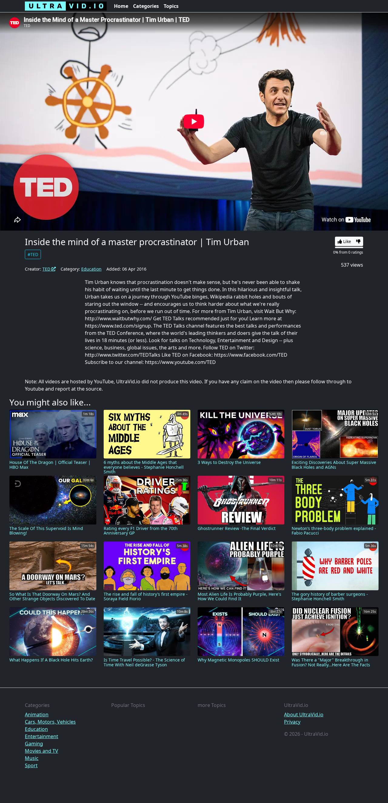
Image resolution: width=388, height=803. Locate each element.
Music (31, 758)
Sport (31, 765)
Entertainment (41, 736)
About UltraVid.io (303, 714)
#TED (33, 254)
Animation (36, 714)
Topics (171, 6)
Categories (146, 6)
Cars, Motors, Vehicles (50, 721)
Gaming (34, 743)
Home (121, 6)
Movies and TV (41, 751)
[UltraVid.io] (66, 6)
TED (47, 269)
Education (91, 269)
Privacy (292, 721)
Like (346, 241)
